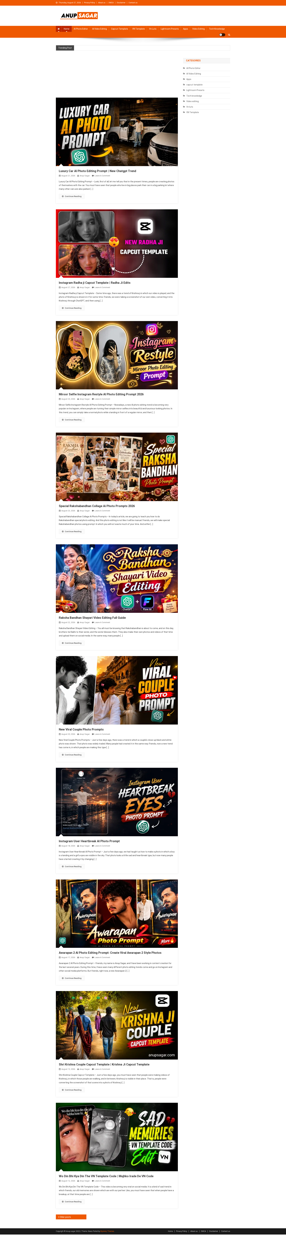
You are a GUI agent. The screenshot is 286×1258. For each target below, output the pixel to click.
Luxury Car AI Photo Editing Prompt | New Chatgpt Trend (97, 171)
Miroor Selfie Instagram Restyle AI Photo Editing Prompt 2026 (101, 394)
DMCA (111, 3)
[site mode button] (222, 34)
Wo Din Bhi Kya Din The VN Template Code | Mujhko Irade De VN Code (106, 1176)
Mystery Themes (107, 1231)
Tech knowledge (217, 29)
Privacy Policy (89, 3)
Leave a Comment (102, 176)
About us (101, 3)
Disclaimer (121, 3)
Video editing (198, 29)
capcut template (119, 29)
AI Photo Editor (81, 29)
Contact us (133, 3)
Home (66, 29)
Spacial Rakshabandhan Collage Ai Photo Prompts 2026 (97, 506)
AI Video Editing (99, 29)
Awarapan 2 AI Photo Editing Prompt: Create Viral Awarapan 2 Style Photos (110, 952)
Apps (185, 29)
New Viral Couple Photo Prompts (81, 729)
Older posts (65, 1217)
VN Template (138, 29)
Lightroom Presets (170, 29)
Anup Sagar (85, 176)
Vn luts (152, 29)
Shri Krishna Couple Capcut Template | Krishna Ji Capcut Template (104, 1064)
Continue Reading (73, 196)
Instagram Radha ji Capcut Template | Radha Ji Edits (94, 282)
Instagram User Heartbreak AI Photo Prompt (89, 841)
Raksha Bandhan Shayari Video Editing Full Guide (92, 617)
